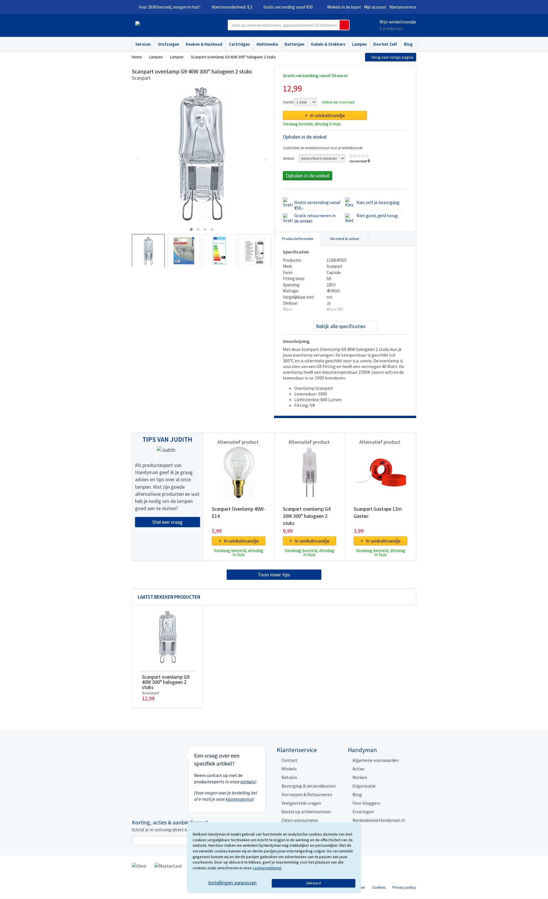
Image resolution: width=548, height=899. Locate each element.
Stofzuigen (168, 44)
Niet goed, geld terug (377, 215)
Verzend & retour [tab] (344, 238)
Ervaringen (363, 811)
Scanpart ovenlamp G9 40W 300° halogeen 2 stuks (166, 682)
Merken (359, 777)
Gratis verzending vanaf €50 (288, 7)
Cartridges (239, 44)
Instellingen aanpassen (232, 882)
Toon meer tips (274, 574)
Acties (358, 769)
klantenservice (239, 799)
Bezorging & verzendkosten (308, 786)
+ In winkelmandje (325, 115)
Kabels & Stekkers (328, 44)
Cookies (379, 887)
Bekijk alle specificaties (341, 326)
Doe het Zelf (385, 44)
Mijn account (375, 7)
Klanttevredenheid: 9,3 (232, 7)
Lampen (359, 44)
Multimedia (267, 44)
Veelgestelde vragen (301, 803)
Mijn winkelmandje (398, 22)
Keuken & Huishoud (204, 44)
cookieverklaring (267, 867)
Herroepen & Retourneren (306, 794)
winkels (247, 781)
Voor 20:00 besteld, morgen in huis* (170, 7)
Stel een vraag (167, 522)
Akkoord (313, 883)
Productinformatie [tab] (297, 238)
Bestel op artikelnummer (306, 811)
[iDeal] (139, 865)
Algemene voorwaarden (375, 760)
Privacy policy (404, 887)
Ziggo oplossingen (299, 820)
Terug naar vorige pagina (392, 57)
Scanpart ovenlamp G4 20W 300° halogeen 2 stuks (307, 516)
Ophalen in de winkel (307, 175)
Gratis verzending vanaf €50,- (317, 205)
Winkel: (289, 158)
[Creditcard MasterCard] (168, 865)
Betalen (289, 777)
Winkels (289, 769)
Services (143, 44)
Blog (408, 44)
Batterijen (294, 44)
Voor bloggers (366, 803)
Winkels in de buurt (344, 7)
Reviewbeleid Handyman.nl (378, 820)
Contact (289, 760)
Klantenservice (402, 7)
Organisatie (364, 786)
